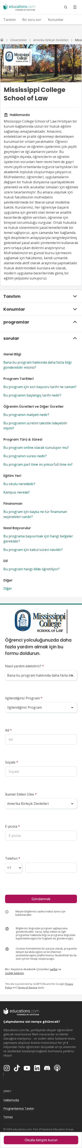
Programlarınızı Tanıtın (18, 1108)
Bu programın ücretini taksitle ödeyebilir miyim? (35, 425)
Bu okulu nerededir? (19, 484)
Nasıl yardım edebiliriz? (24, 666)
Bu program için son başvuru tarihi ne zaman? (39, 386)
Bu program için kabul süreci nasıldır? (33, 549)
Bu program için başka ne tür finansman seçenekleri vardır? (35, 514)
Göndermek (41, 899)
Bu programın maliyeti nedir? (26, 414)
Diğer (7, 588)
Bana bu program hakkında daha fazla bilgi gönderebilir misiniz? (37, 365)
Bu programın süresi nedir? (25, 456)
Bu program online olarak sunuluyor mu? (36, 447)
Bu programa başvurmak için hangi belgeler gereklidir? (38, 539)
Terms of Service (27, 987)
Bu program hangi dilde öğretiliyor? (31, 569)
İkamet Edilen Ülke (21, 794)
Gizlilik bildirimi (14, 973)
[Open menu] (75, 7)
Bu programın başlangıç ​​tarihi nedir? (32, 395)
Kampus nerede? (16, 492)
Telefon (12, 858)
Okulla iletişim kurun (41, 1140)
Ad (8, 730)
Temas (8, 1117)
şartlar (54, 969)
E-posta (12, 826)
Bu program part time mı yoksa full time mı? (38, 464)
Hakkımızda (11, 1100)
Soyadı (11, 762)
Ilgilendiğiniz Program (23, 698)
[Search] (65, 7)
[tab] (9, 20)
